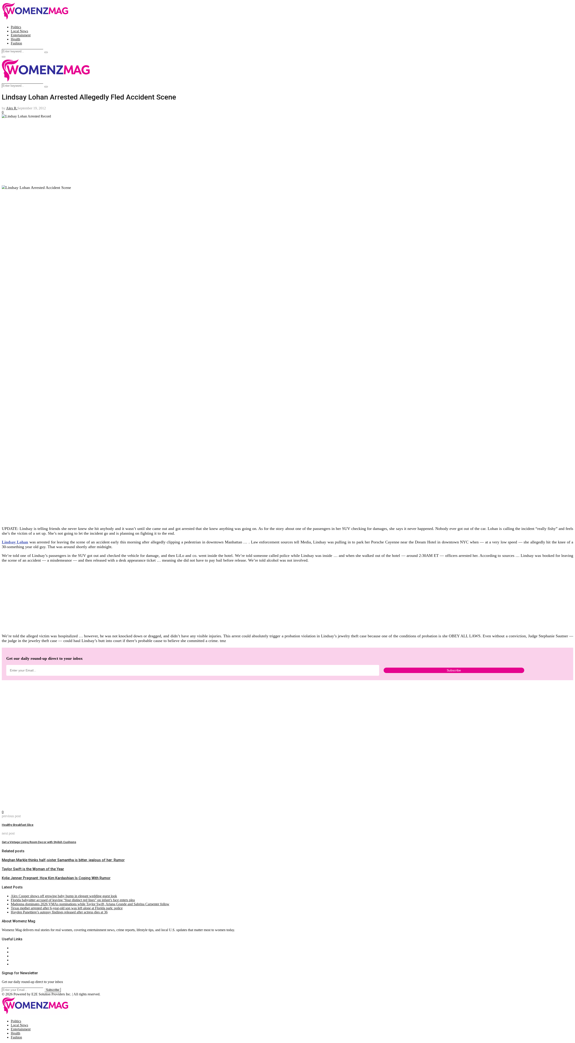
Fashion (16, 43)
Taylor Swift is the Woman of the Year (33, 869)
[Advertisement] (136, 149)
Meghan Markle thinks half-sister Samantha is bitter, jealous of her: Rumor (63, 860)
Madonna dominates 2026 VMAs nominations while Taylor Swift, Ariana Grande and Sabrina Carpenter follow (90, 904)
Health (15, 39)
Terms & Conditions (25, 960)
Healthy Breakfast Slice (17, 824)
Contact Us (19, 952)
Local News (19, 31)
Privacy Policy (21, 956)
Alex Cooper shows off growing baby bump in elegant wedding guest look (64, 896)
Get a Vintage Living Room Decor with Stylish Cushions (39, 842)
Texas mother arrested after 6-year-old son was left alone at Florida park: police (67, 908)
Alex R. (11, 108)
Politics (16, 27)
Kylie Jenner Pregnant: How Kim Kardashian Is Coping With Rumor (56, 878)
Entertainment (21, 35)
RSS (14, 964)
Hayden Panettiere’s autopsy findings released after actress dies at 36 (59, 912)
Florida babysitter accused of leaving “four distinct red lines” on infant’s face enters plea (73, 900)
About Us (18, 948)
